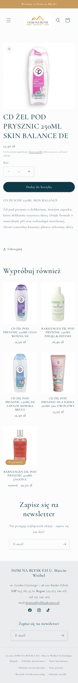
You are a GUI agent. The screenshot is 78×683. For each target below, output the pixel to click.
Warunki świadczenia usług (30, 674)
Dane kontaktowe (58, 661)
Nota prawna (56, 667)
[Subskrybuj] (64, 544)
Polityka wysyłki (58, 674)
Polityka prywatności (33, 661)
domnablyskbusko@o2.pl (43, 603)
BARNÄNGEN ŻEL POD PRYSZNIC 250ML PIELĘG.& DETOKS (58, 332)
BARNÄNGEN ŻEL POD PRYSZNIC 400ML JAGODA (20, 475)
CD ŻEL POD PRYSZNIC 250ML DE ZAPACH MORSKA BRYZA (20, 403)
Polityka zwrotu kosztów (32, 667)
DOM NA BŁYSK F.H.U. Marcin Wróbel (36, 655)
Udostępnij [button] (15, 249)
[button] (8, 20)
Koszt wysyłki (35, 152)
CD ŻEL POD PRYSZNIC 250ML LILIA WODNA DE (20, 332)
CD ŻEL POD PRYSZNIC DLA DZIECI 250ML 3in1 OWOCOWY (58, 402)
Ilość (5, 162)
